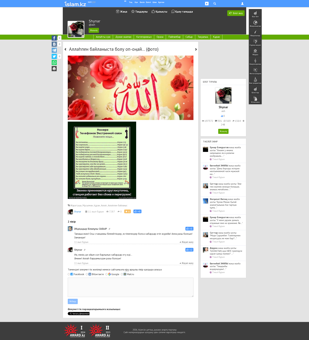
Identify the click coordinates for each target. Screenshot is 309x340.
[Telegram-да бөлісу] (54, 50)
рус (94, 1)
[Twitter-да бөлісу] (54, 56)
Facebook (79, 274)
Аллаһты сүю (103, 36)
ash (223, 111)
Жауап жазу (187, 242)
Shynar (77, 211)
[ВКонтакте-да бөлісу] (54, 44)
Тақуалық (203, 36)
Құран (216, 36)
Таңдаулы (141, 11)
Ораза (160, 36)
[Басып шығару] (54, 68)
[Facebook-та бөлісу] (54, 38)
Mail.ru (130, 274)
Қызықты (161, 11)
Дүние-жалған (123, 36)
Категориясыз (144, 36)
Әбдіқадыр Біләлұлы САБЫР (90, 228)
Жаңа (123, 11)
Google (115, 274)
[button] (137, 211)
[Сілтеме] (109, 229)
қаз (90, 1)
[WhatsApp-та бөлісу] (54, 62)
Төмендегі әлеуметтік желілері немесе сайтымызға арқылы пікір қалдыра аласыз (115, 269)
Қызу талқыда (184, 11)
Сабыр (189, 36)
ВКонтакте (98, 274)
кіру (127, 269)
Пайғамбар (174, 36)
